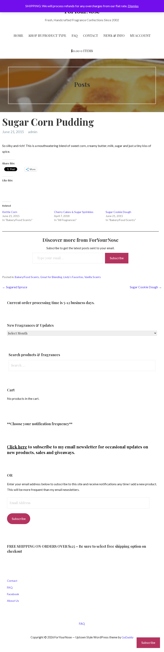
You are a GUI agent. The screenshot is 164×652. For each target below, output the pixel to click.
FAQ (75, 35)
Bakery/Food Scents (27, 277)
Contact (12, 580)
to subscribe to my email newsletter (52, 446)
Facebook (13, 594)
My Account (140, 35)
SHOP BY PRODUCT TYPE (47, 35)
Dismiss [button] (133, 6)
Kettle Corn (9, 212)
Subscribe (117, 258)
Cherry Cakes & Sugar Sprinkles (73, 212)
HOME (18, 35)
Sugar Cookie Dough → (146, 287)
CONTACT (90, 35)
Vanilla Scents (92, 277)
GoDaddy (127, 637)
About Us (13, 600)
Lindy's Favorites (73, 277)
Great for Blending (51, 277)
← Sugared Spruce (14, 287)
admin (32, 132)
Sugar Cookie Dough (118, 212)
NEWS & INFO (114, 35)
